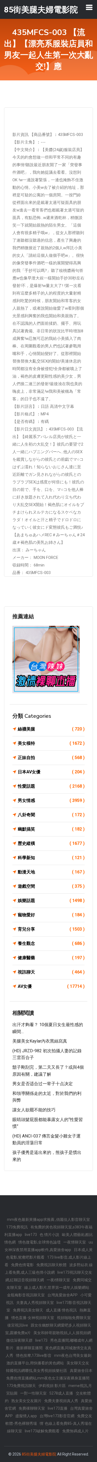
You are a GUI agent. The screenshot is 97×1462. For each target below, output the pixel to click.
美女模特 (51, 743)
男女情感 (51, 800)
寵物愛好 (51, 914)
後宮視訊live (17, 1325)
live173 (31, 1234)
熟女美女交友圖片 (26, 1401)
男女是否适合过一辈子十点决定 (42, 1083)
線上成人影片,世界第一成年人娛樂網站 (56, 1287)
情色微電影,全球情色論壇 (39, 1242)
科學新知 (51, 857)
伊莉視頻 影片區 (52, 1386)
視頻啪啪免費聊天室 (74, 1318)
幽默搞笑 (51, 829)
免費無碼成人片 (75, 1431)
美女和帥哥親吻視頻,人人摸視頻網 (62, 1333)
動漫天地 (51, 872)
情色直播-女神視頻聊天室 (32, 1318)
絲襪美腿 (51, 729)
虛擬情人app (26, 1416)
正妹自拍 (51, 757)
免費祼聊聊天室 (32, 1408)
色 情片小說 (49, 1234)
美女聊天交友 (78, 1363)
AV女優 (51, 986)
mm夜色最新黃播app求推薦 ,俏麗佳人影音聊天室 (48, 1219)
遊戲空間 (51, 886)
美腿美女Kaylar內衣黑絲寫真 (39, 1041)
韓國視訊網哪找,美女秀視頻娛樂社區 (36, 1370)
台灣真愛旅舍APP (62, 1295)
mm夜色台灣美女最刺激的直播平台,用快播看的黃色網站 (48, 1359)
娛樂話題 (51, 900)
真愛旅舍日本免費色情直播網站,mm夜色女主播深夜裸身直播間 (49, 1374)
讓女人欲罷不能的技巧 (34, 1109)
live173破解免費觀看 (42, 1431)
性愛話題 (51, 786)
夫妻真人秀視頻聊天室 (35, 1302)
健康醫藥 (51, 957)
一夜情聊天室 (74, 1242)
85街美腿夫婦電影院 (39, 1454)
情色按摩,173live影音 (33, 1355)
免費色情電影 (22, 1265)
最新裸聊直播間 (29, 1348)
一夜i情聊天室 (58, 1280)
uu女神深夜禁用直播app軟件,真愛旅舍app (49, 1246)
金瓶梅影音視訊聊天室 (26, 1295)
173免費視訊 (17, 1227)
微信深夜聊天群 (19, 1340)
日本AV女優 (51, 771)
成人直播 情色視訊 (61, 1310)
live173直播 (57, 1408)
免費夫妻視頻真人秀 (61, 1401)
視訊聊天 (51, 972)
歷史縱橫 (51, 843)
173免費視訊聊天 (21, 1386)
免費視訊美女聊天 (28, 1310)
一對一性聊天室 (33, 1393)
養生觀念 (51, 943)
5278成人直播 (61, 1393)
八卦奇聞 (51, 814)
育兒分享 (51, 929)
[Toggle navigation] (89, 7)
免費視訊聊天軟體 (51, 1265)
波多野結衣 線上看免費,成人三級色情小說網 (49, 1269)
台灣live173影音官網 (57, 1416)
